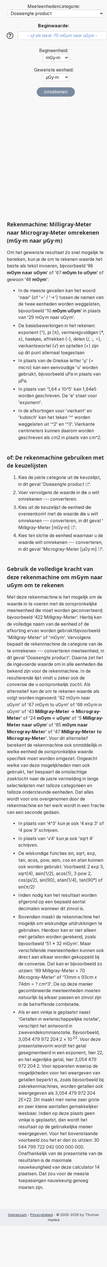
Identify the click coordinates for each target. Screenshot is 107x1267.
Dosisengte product (63, 484)
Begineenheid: (53, 50)
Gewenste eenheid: (54, 70)
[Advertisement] (53, 158)
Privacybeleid (41, 1215)
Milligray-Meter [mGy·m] (44, 527)
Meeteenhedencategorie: (53, 6)
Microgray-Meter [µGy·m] (70, 549)
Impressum (17, 1215)
